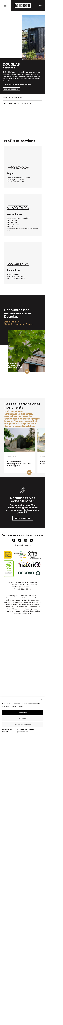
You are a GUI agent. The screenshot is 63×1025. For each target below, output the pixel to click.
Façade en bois (31, 604)
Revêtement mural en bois (16, 607)
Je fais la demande (22, 518)
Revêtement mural (14, 598)
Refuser (22, 719)
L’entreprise (13, 596)
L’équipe (23, 596)
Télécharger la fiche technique (17, 84)
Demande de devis (11, 89)
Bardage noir (17, 602)
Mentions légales (12, 611)
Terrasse (27, 598)
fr (40, 5)
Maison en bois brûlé (15, 604)
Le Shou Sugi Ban (19, 600)
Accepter (23, 713)
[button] (42, 699)
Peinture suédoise (32, 602)
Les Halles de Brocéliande (47, 462)
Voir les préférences (22, 725)
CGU (29, 613)
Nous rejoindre (31, 609)
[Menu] (5, 5)
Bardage (32, 596)
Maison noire (17, 609)
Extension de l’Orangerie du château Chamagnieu (19, 463)
